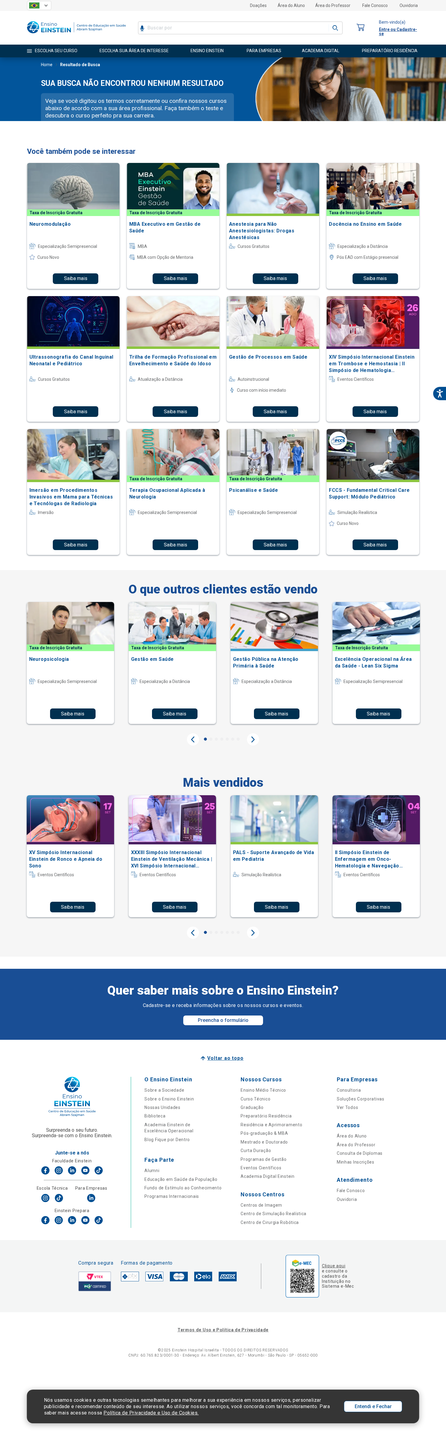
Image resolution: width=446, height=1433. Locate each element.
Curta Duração (256, 1150)
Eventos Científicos (261, 1167)
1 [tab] (205, 739)
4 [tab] (221, 739)
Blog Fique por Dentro (167, 1139)
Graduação (252, 1107)
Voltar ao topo (225, 1058)
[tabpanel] (70, 663)
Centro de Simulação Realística (273, 1213)
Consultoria (349, 1090)
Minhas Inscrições (355, 1162)
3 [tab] (216, 739)
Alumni (151, 1170)
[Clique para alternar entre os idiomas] (39, 5)
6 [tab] (232, 739)
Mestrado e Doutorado (264, 1142)
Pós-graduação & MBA (264, 1133)
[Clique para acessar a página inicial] (76, 35)
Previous (193, 739)
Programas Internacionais (171, 1196)
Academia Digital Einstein (268, 1176)
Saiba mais (75, 278)
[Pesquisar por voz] (142, 28)
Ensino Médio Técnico (263, 1090)
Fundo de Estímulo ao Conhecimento (182, 1187)
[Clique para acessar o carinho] (361, 28)
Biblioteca (154, 1116)
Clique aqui (333, 1265)
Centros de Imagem (261, 1205)
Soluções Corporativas (360, 1099)
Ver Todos (347, 1107)
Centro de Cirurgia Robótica (270, 1222)
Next (253, 739)
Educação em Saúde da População (180, 1179)
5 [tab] (227, 739)
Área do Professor (332, 5)
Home (46, 64)
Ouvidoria (409, 5)
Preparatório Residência (266, 1116)
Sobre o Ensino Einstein (169, 1099)
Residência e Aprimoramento (271, 1124)
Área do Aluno (291, 5)
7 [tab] (238, 739)
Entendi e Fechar (373, 1406)
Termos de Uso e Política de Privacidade (223, 1329)
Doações (258, 5)
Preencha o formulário (223, 1020)
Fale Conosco (375, 5)
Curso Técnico (255, 1099)
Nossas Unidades (162, 1107)
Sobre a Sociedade (164, 1090)
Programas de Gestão (263, 1159)
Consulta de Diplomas (360, 1153)
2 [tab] (210, 739)
